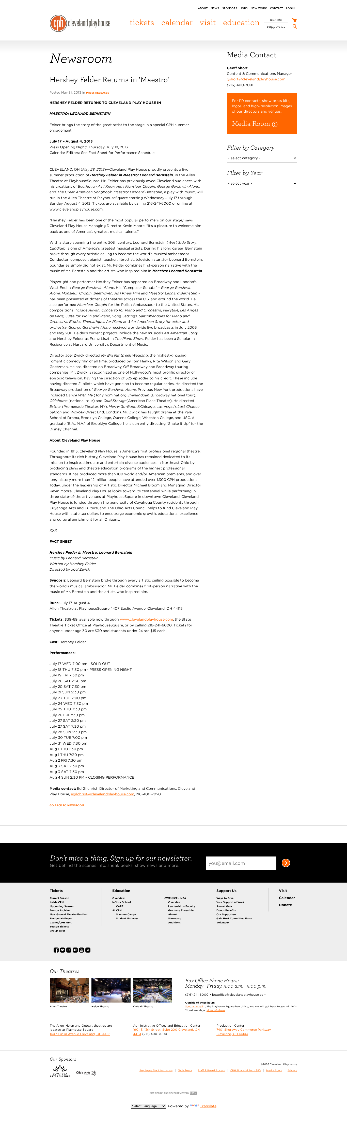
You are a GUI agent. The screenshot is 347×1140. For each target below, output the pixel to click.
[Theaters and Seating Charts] (69, 1001)
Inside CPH (57, 902)
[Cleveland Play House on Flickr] (75, 951)
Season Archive (60, 910)
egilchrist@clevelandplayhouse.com (102, 794)
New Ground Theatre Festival (68, 914)
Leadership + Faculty (181, 906)
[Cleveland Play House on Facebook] (56, 951)
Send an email (194, 1006)
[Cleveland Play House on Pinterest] (87, 951)
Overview (118, 898)
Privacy (292, 1070)
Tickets (142, 22)
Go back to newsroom (67, 805)
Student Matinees (61, 918)
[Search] (295, 27)
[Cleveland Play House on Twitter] (62, 951)
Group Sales (57, 930)
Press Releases (97, 92)
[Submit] (285, 866)
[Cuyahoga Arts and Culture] (60, 1074)
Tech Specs (185, 1070)
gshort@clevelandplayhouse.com (256, 79)
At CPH (117, 910)
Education (241, 22)
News (215, 8)
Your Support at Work (230, 902)
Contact (276, 8)
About (203, 8)
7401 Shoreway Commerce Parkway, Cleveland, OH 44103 (243, 1032)
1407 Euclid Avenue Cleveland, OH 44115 (80, 1034)
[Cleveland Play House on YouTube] (81, 951)
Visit (208, 22)
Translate (208, 1106)
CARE (119, 906)
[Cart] (294, 21)
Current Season (59, 898)
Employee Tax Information (155, 1070)
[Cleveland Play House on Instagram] (68, 951)
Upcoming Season (61, 906)
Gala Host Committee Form (234, 918)
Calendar (177, 22)
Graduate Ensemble (181, 910)
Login (290, 8)
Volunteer (222, 922)
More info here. (216, 1010)
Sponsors (229, 8)
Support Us (276, 26)
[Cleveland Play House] (80, 24)
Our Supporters (226, 914)
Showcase (174, 918)
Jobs (243, 8)
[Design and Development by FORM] (173, 1094)
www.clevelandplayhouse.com (146, 619)
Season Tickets (59, 926)
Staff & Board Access (211, 1070)
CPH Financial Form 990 (245, 1070)
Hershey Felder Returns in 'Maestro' (109, 79)
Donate (276, 19)
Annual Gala (224, 906)
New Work (259, 8)
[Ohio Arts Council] (86, 1074)
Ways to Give (224, 898)
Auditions (174, 922)
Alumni (172, 914)
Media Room (274, 1070)
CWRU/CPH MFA (61, 922)
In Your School (121, 902)
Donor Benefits (226, 910)
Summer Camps (126, 914)
